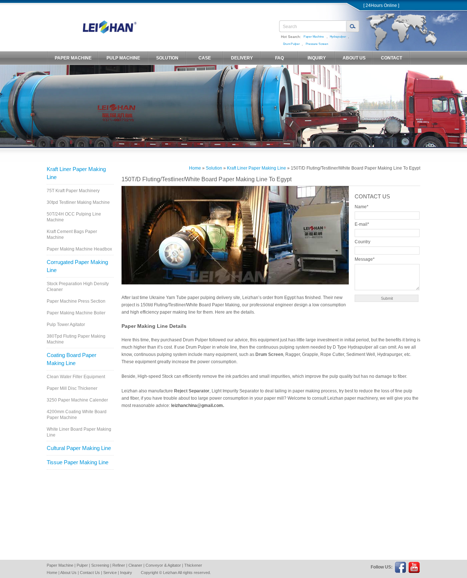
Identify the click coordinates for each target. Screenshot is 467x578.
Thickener (193, 565)
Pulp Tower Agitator (66, 324)
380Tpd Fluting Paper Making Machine (76, 339)
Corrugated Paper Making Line (77, 266)
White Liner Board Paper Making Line (79, 432)
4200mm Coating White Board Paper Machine (77, 414)
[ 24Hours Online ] (381, 5)
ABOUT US (354, 58)
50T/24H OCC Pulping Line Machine (74, 217)
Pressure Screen (316, 44)
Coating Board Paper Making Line (71, 359)
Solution (214, 168)
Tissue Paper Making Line (77, 462)
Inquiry (126, 572)
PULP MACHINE (123, 58)
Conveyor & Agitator (163, 565)
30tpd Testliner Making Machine (78, 202)
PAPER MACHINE (73, 58)
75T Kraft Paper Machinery (73, 190)
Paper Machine (314, 36)
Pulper (82, 565)
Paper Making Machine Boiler (76, 312)
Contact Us (90, 572)
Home (195, 168)
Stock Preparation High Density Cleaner (78, 286)
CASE (204, 58)
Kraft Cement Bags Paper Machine (72, 234)
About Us (68, 572)
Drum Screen (269, 354)
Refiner (118, 565)
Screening (100, 565)
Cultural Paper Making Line (79, 448)
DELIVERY (242, 58)
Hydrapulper (337, 36)
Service (110, 572)
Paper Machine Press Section (76, 301)
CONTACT (391, 58)
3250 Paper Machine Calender (77, 400)
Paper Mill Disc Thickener (72, 388)
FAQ (279, 58)
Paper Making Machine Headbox (79, 249)
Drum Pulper (291, 44)
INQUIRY (317, 58)
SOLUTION (167, 58)
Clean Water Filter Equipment (76, 376)
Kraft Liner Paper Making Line (76, 173)
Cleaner (135, 565)
